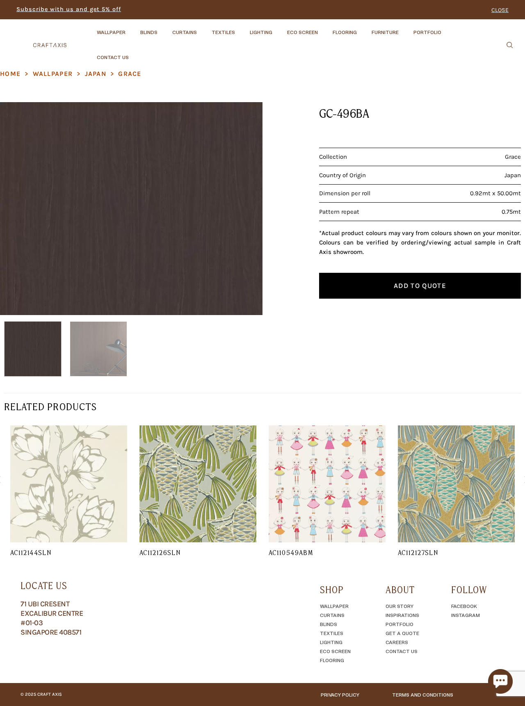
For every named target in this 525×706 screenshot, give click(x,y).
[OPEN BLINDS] (164, 28)
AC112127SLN (418, 552)
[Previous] (15, 208)
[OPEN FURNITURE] (406, 28)
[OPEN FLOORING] (364, 28)
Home (10, 74)
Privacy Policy (340, 694)
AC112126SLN (159, 552)
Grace (129, 74)
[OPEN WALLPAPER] (132, 28)
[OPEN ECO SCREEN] (325, 28)
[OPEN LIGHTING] (279, 28)
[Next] (247, 208)
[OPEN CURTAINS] (204, 28)
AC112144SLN (30, 552)
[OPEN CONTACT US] (136, 53)
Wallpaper (53, 74)
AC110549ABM (291, 552)
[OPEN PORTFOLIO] (448, 28)
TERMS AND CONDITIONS (422, 694)
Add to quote (420, 285)
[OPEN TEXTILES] (242, 28)
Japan (95, 74)
